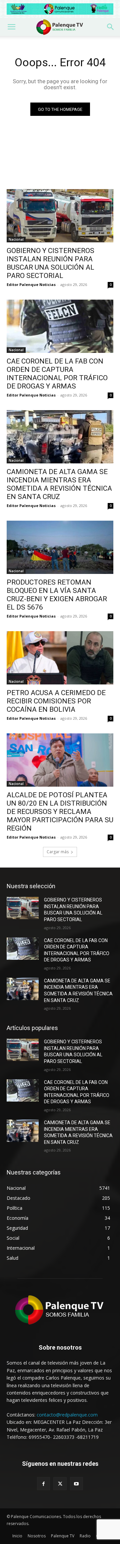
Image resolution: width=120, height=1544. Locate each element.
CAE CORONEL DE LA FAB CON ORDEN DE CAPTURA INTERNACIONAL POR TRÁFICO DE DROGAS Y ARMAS (57, 373)
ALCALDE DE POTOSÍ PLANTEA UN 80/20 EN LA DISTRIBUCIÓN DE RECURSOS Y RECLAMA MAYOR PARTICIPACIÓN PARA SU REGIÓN (60, 811)
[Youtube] (76, 1483)
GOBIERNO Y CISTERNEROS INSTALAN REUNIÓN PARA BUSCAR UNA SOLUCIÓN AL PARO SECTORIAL (50, 263)
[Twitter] (59, 1483)
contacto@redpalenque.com (67, 1415)
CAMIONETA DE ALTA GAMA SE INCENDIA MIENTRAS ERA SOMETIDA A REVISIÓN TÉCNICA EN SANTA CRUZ (59, 484)
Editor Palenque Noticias (31, 284)
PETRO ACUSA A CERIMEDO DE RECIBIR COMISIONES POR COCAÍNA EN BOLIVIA (56, 701)
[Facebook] (43, 1483)
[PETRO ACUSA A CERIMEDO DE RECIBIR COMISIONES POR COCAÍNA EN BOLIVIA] (60, 657)
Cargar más (58, 852)
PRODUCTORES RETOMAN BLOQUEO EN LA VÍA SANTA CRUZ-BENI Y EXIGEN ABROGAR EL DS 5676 (57, 594)
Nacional (16, 239)
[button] (11, 27)
